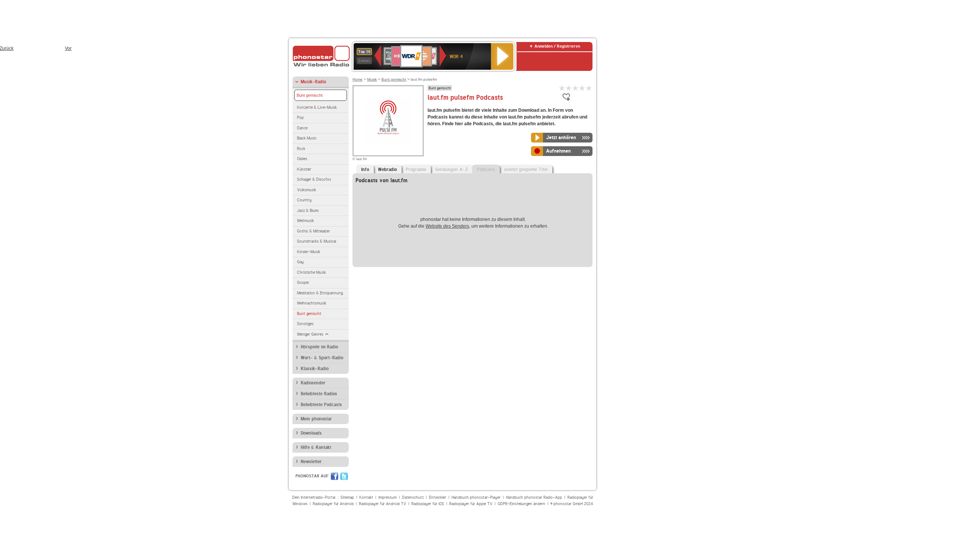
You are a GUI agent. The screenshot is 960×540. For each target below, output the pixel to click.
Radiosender (313, 383)
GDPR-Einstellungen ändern (521, 503)
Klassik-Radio (314, 368)
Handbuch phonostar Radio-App (534, 497)
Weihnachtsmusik (311, 303)
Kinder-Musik (308, 251)
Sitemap (347, 497)
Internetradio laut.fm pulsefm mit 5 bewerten (589, 88)
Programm (416, 169)
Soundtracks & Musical (316, 241)
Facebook (334, 476)
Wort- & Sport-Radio (322, 357)
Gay (300, 262)
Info (365, 169)
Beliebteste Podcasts (321, 404)
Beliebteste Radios (319, 393)
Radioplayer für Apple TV (470, 503)
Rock (301, 148)
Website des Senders (447, 226)
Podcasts (486, 169)
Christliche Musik (311, 272)
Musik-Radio (313, 81)
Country (304, 200)
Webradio (387, 169)
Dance (302, 128)
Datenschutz (413, 497)
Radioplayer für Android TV (382, 503)
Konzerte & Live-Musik (317, 107)
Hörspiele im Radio (319, 347)
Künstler (304, 169)
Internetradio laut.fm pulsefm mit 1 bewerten (562, 88)
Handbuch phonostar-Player (476, 497)
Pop (300, 117)
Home (357, 79)
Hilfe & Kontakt (316, 447)
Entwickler (437, 497)
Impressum (387, 497)
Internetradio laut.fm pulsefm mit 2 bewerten (569, 88)
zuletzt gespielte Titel (526, 169)
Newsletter (311, 461)
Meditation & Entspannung (320, 293)
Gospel (303, 282)
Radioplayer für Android (333, 503)
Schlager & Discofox (314, 179)
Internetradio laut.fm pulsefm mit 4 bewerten (582, 88)
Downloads (311, 433)
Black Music (306, 138)
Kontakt (366, 497)
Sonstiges (305, 323)
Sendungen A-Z (451, 169)
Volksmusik (306, 190)
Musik (372, 79)
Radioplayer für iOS (427, 503)
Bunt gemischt (309, 95)
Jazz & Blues (308, 210)
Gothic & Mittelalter (313, 231)
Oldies (302, 158)
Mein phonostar (316, 419)
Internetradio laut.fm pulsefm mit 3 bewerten (575, 88)
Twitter (344, 476)
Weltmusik (305, 220)
